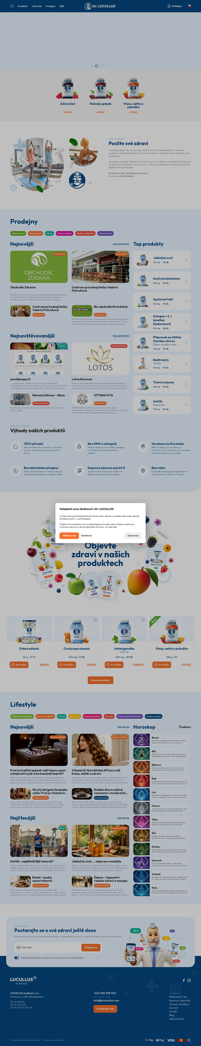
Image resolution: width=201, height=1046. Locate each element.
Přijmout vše (69, 535)
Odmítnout (86, 535)
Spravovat (133, 535)
